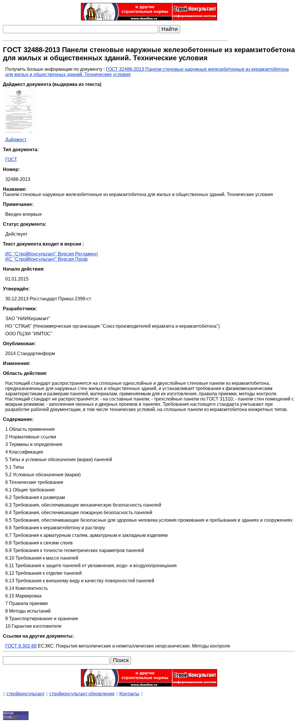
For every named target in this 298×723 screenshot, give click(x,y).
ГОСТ (11, 159)
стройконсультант (25, 693)
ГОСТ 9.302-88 (21, 645)
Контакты (129, 693)
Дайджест (15, 139)
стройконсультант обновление (82, 693)
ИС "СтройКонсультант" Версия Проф (46, 259)
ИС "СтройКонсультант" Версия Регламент (51, 253)
